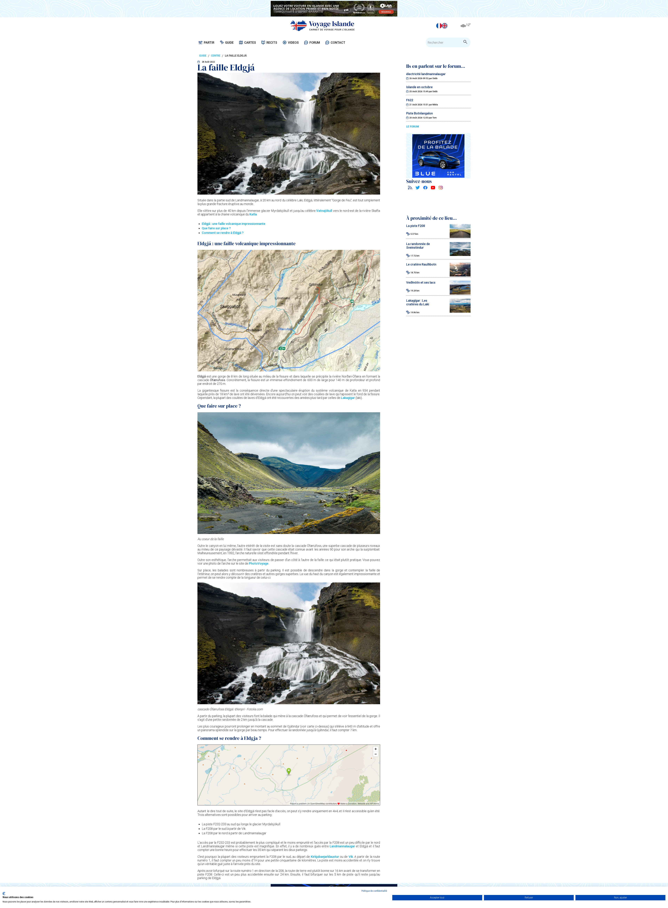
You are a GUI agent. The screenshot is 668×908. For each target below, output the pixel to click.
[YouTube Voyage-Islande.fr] (433, 188)
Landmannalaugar (342, 846)
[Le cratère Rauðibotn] (460, 275)
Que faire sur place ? (216, 228)
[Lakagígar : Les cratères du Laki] (460, 311)
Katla (253, 214)
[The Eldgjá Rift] (444, 26)
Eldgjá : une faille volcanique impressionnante (233, 224)
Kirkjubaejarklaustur (325, 856)
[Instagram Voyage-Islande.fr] (440, 188)
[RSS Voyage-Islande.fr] (410, 188)
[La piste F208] (460, 237)
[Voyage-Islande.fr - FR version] (439, 26)
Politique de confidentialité (374, 891)
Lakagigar (348, 398)
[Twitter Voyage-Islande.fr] (418, 188)
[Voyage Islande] (322, 25)
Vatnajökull (324, 210)
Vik (351, 856)
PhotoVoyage (258, 563)
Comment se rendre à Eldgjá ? (223, 233)
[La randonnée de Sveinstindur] (460, 255)
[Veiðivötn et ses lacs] (460, 293)
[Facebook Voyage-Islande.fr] (425, 188)
